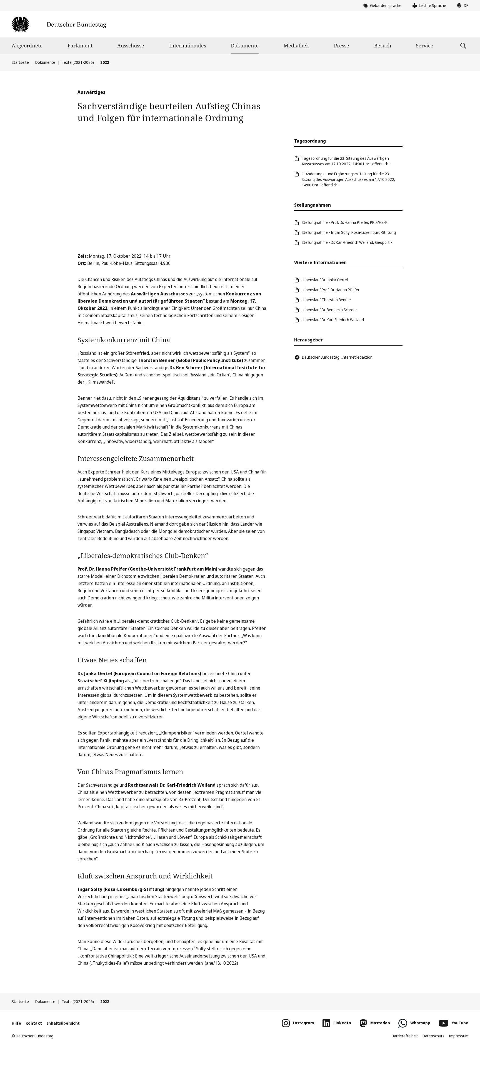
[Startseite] (59, 24)
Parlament (80, 45)
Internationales (187, 45)
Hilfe (16, 1023)
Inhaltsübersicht (63, 1023)
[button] (461, 5)
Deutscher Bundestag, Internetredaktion (337, 357)
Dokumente (245, 45)
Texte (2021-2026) (78, 62)
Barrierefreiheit (405, 1035)
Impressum (458, 1035)
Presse (341, 45)
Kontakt (34, 1023)
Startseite (20, 62)
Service (424, 45)
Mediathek (296, 45)
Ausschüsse (130, 45)
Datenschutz (433, 1035)
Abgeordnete (27, 45)
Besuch (382, 45)
